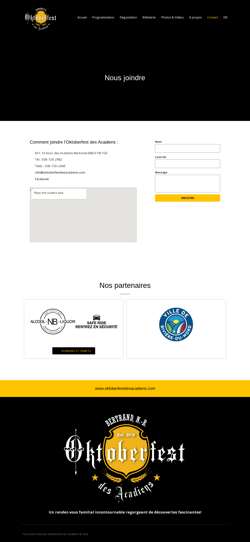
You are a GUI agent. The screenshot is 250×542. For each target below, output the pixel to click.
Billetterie (149, 17)
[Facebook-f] (226, 534)
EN (225, 17)
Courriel (160, 157)
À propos (195, 17)
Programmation (103, 17)
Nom (158, 141)
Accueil (82, 17)
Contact (212, 17)
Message (161, 172)
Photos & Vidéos (172, 17)
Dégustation (128, 17)
